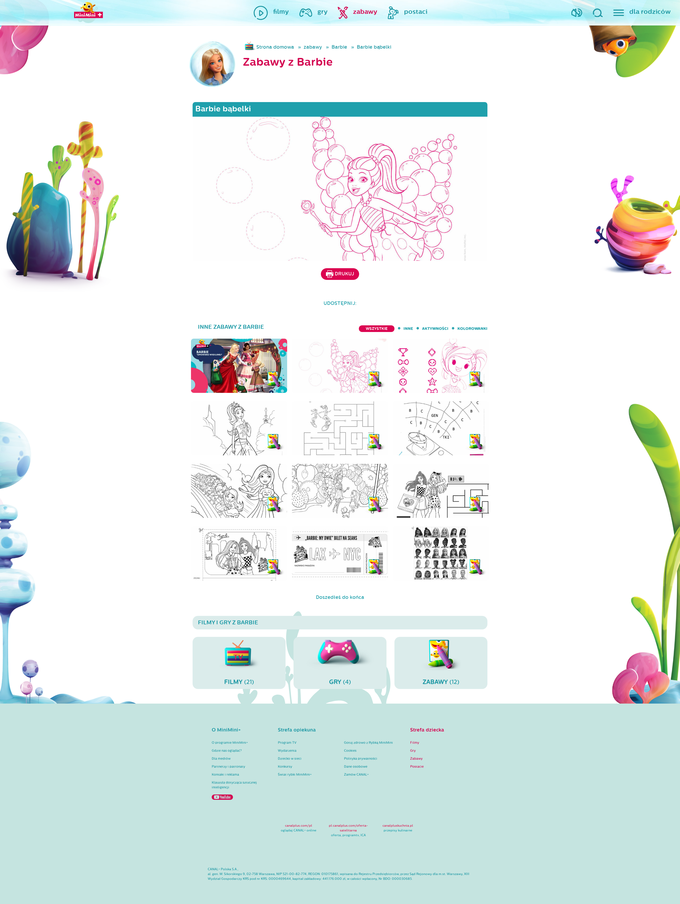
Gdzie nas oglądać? (227, 750)
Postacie (417, 766)
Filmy (414, 742)
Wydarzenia (287, 750)
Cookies (350, 750)
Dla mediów (221, 758)
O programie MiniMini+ (230, 742)
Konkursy (285, 766)
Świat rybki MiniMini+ (295, 774)
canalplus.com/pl (298, 825)
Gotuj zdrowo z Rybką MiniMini (368, 742)
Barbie (339, 47)
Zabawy (416, 758)
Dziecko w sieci (289, 758)
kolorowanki (472, 328)
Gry (413, 750)
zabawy (313, 47)
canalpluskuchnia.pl (397, 825)
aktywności (435, 328)
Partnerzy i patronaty (228, 766)
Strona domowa (275, 47)
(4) (340, 682)
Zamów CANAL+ (356, 774)
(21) (239, 682)
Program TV (287, 742)
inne (408, 328)
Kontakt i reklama (225, 774)
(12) (441, 682)
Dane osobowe (355, 766)
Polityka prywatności (360, 758)
